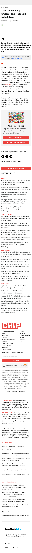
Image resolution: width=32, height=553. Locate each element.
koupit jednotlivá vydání (16, 142)
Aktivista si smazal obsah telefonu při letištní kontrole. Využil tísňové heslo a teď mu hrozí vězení (15, 266)
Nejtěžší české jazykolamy (14, 404)
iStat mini (8, 85)
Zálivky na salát (6, 418)
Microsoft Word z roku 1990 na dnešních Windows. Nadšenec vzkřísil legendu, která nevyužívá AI (16, 454)
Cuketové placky (16, 418)
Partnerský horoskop (18, 402)
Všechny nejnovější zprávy (16, 168)
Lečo (24, 420)
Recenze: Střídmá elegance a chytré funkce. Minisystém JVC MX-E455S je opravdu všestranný (14, 244)
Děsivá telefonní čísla (19, 400)
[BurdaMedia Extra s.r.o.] (11, 326)
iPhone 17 (25, 436)
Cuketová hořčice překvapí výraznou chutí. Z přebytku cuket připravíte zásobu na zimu (14, 500)
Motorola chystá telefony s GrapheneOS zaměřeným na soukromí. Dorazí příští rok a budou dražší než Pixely (16, 448)
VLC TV (4, 437)
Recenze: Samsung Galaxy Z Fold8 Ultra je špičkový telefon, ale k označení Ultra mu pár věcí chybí (15, 225)
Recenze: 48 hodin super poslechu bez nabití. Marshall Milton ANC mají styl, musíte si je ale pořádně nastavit (15, 218)
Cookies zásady (6, 349)
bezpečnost (5, 250)
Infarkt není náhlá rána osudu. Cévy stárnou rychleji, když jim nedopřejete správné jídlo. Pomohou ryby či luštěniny (14, 494)
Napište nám (22, 151)
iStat (3, 82)
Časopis (7, 7)
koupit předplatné (16, 138)
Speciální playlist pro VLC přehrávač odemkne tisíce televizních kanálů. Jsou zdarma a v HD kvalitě (15, 303)
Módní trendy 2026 (17, 407)
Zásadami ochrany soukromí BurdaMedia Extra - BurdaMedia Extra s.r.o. (15, 375)
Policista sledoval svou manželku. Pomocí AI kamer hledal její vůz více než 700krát (16, 459)
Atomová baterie (11, 434)
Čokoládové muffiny (15, 414)
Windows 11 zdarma (17, 432)
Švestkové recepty (7, 421)
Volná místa (5, 335)
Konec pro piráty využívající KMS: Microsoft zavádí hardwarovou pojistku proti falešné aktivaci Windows (14, 278)
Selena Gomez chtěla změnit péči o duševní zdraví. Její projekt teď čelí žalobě (16, 510)
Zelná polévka (26, 418)
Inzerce (22, 339)
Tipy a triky (5, 284)
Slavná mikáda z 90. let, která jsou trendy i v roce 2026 (15, 516)
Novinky (4, 178)
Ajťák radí (17, 406)
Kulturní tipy (10, 406)
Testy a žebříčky (7, 214)
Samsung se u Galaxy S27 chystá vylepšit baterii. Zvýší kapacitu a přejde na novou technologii (13, 209)
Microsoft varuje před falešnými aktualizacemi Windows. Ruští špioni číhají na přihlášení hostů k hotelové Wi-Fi (16, 254)
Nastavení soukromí (8, 343)
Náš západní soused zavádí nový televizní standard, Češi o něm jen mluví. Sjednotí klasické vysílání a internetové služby (14, 202)
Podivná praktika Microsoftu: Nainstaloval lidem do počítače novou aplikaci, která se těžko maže (14, 194)
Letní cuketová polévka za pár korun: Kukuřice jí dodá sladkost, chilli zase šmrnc (15, 505)
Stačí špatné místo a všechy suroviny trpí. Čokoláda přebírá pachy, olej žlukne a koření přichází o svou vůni (14, 487)
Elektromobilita (17, 436)
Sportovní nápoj (22, 416)
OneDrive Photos (15, 430)
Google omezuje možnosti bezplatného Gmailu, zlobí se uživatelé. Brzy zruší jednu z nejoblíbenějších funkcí (15, 182)
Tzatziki (5, 420)
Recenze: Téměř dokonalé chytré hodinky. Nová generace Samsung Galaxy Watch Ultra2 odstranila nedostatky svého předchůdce (15, 232)
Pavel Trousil (5, 20)
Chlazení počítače (19, 427)
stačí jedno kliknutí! (17, 58)
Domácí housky (17, 421)
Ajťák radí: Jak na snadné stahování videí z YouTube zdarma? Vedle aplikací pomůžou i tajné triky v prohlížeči (14, 310)
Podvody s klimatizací (13, 437)
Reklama (4, 337)
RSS (21, 341)
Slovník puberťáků (7, 402)
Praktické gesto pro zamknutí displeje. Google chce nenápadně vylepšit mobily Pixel (16, 469)
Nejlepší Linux (24, 437)
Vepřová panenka (19, 413)
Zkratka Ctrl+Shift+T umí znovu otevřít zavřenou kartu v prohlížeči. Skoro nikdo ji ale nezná (15, 464)
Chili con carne (13, 416)
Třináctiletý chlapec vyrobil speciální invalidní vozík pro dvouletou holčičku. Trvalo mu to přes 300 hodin (15, 476)
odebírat (16, 360)
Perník (19, 420)
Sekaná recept (12, 420)
